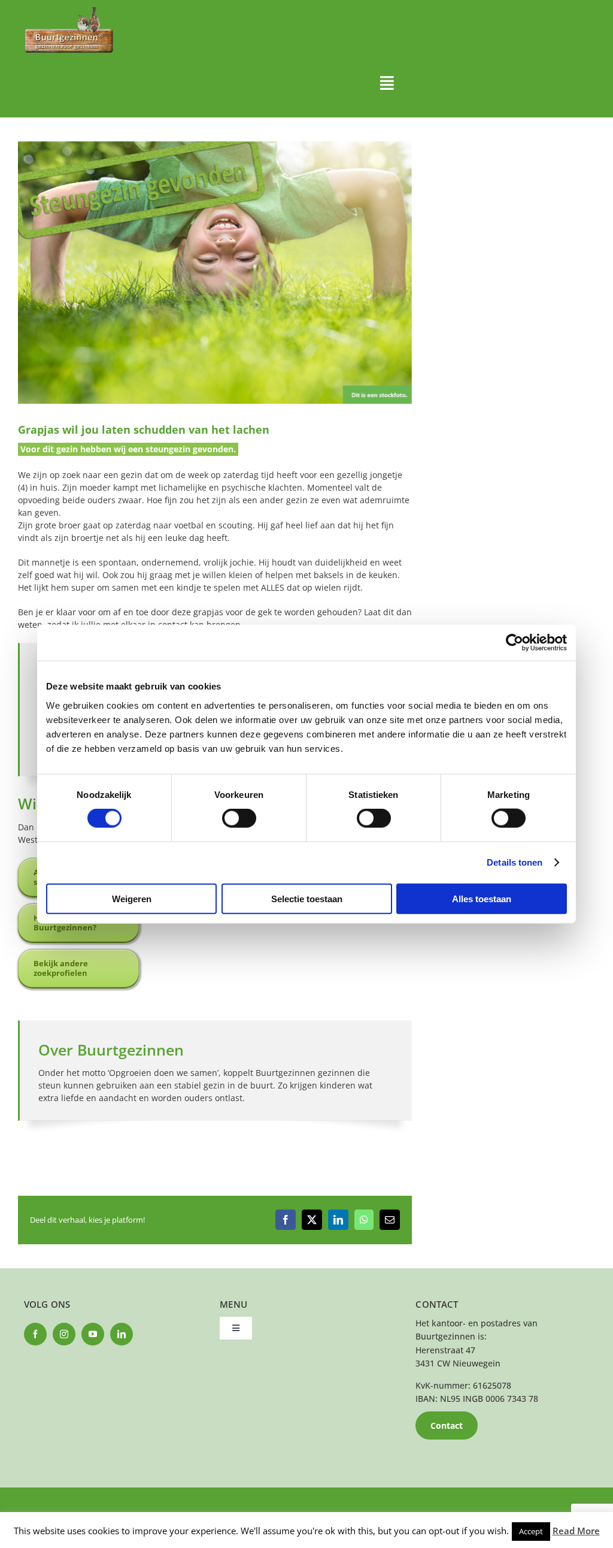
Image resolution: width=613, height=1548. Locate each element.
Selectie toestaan (306, 898)
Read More (576, 1531)
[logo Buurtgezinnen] (69, 10)
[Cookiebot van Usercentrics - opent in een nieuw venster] (514, 643)
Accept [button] (531, 1531)
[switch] (239, 818)
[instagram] (64, 1334)
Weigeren (131, 898)
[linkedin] (121, 1334)
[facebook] (35, 1334)
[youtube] (92, 1334)
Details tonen (514, 862)
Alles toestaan (481, 898)
